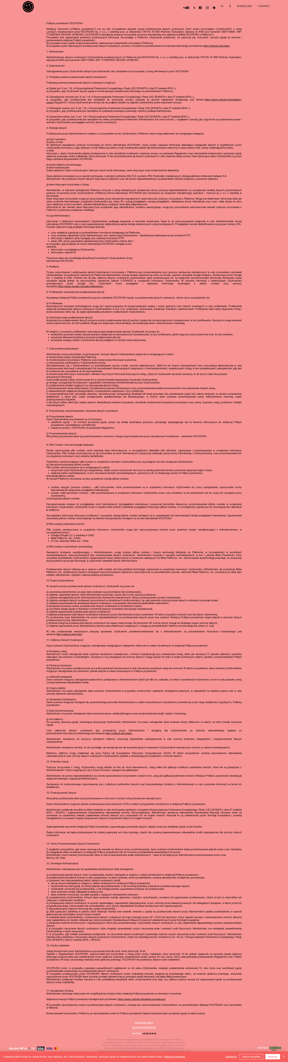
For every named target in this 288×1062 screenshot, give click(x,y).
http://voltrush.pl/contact (217, 45)
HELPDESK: (144, 1034)
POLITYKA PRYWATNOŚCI (144, 1027)
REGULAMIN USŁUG (144, 1022)
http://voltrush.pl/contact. (119, 733)
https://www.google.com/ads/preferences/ (80, 286)
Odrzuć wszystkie (251, 1056)
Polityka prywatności (174, 1056)
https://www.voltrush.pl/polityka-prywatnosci (142, 999)
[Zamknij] (284, 1056)
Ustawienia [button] (231, 1056)
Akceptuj (272, 1056)
